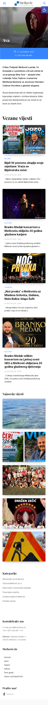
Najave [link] (29, 55)
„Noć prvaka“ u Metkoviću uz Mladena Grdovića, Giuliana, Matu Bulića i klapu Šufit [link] (22, 295)
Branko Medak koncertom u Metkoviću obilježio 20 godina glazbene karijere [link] (23, 231)
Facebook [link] (10, 694)
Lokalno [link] (8, 287)
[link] (44, 9)
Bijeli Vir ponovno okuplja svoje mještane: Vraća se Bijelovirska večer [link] (24, 166)
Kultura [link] (21, 55)
